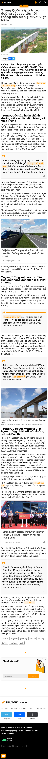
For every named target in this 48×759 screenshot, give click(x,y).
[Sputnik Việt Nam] (6, 3)
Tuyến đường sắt (12, 316)
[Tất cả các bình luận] (3, 756)
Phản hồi (29, 728)
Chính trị (22, 709)
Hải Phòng (29, 602)
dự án (22, 643)
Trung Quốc (14, 639)
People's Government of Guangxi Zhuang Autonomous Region (24, 424)
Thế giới (4, 643)
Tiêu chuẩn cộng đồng (9, 731)
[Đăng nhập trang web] (40, 2)
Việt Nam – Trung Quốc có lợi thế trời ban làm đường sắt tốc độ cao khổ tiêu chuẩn (23, 253)
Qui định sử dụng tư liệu (16, 728)
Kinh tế (31, 709)
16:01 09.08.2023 (7, 25)
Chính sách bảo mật (31, 731)
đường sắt (32, 639)
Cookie (20, 731)
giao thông (23, 639)
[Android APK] (8, 739)
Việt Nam (5, 639)
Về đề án (4, 728)
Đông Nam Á (19, 376)
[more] (44, 176)
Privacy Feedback (7, 734)
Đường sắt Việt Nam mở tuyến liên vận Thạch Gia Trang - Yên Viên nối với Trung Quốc (23, 534)
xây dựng (41, 639)
